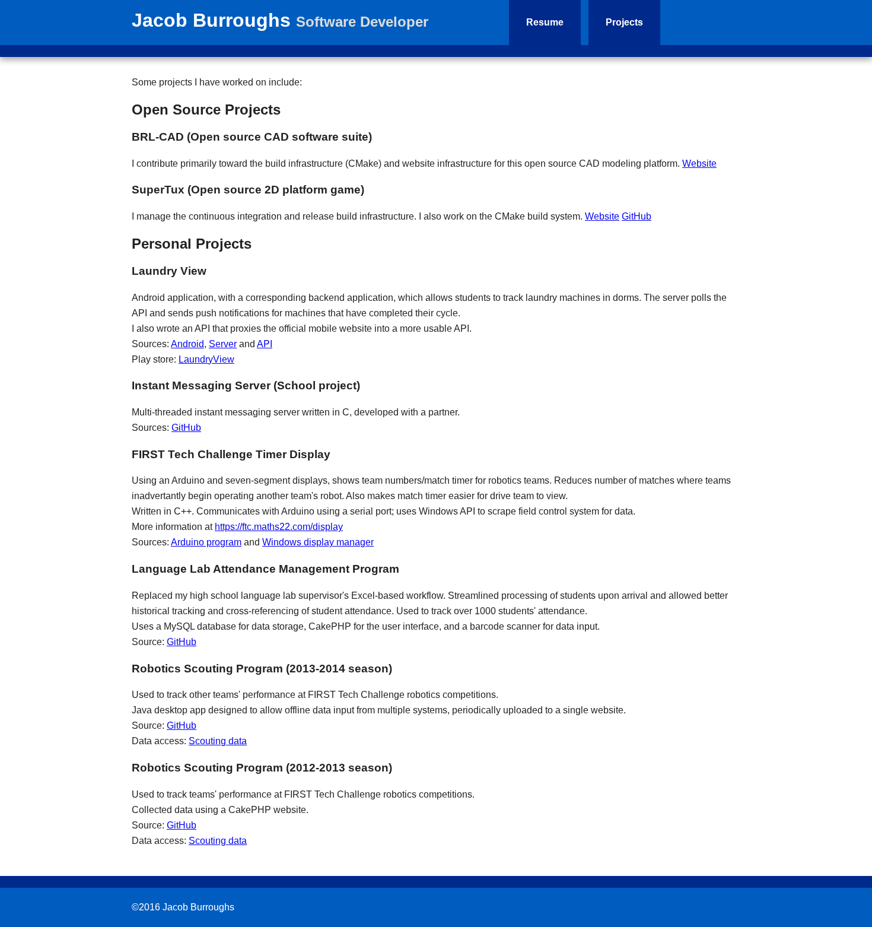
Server (223, 344)
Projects (624, 22)
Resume (545, 22)
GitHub (636, 216)
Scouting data (218, 741)
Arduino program (206, 542)
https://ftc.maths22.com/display (279, 527)
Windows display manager (318, 542)
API (264, 344)
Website (699, 163)
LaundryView (206, 359)
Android (187, 344)
